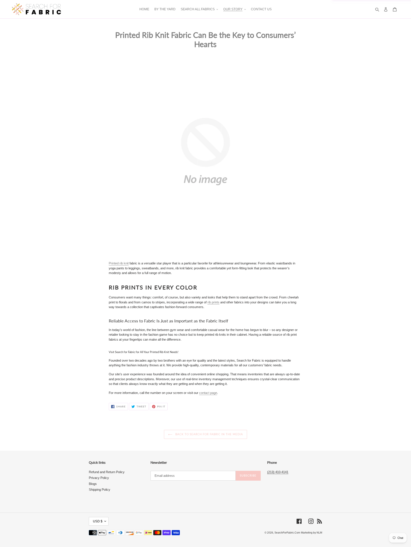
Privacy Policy (99, 478)
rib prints (213, 302)
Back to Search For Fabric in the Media (208, 434)
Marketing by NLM (311, 532)
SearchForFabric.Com (287, 532)
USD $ (97, 521)
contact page (208, 393)
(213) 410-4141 (277, 472)
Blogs (93, 484)
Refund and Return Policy (107, 472)
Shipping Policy (99, 489)
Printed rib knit (119, 263)
